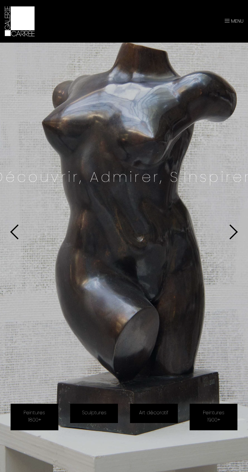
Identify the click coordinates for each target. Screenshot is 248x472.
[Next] (230, 232)
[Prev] (17, 232)
